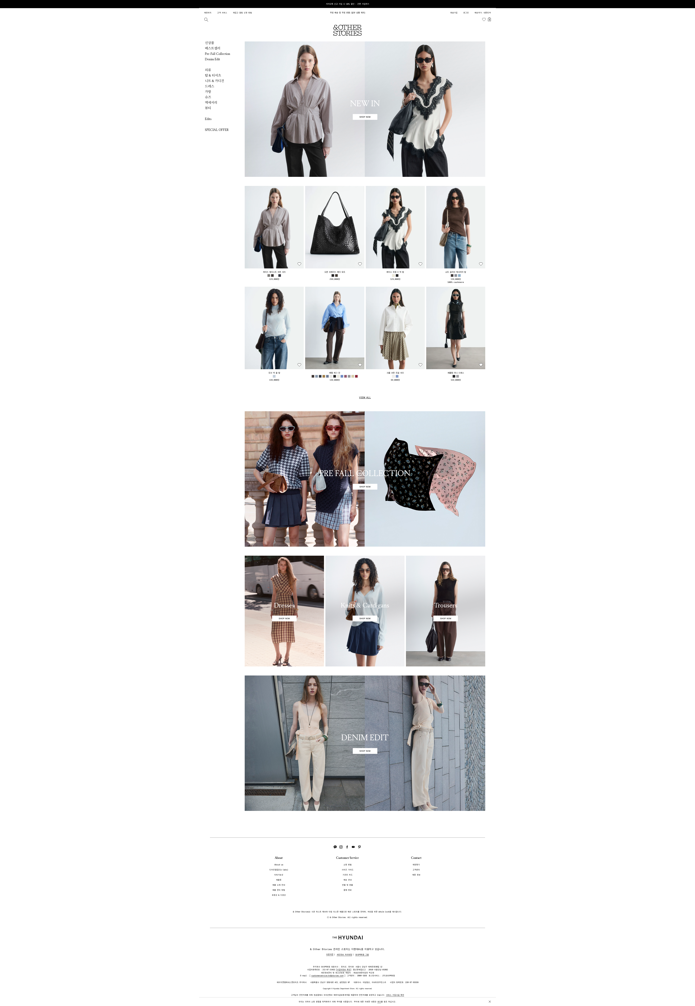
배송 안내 (348, 880)
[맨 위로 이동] (489, 992)
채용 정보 (416, 875)
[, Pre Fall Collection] (365, 479)
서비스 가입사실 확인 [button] (395, 995)
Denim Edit (212, 59)
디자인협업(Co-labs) (278, 870)
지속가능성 (278, 875)
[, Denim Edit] (365, 743)
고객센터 (416, 870)
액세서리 (211, 103)
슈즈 (208, 97)
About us (278, 865)
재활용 (278, 880)
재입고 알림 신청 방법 (242, 13)
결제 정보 (348, 890)
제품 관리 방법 (278, 890)
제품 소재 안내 (278, 885)
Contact (416, 858)
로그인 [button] (466, 13)
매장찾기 (416, 865)
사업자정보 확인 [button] (343, 970)
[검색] (206, 20)
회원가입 (454, 13)
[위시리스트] (484, 19)
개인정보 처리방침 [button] (344, 955)
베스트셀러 (212, 48)
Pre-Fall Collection (217, 54)
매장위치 (207, 13)
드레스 (209, 86)
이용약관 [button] (329, 955)
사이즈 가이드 (347, 870)
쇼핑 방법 (348, 865)
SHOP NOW (364, 117)
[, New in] (365, 109)
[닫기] (489, 4)
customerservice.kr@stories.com (327, 976)
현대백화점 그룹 (362, 955)
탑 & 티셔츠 (213, 75)
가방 (208, 92)
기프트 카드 (348, 875)
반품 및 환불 (347, 885)
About (279, 858)
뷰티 (208, 108)
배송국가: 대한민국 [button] (483, 13)
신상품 (209, 43)
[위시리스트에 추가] (299, 264)
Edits (208, 119)
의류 (208, 70)
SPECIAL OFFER (217, 130)
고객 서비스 (222, 13)
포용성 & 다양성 (279, 895)
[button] (274, 227)
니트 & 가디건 (214, 81)
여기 (379, 1002)
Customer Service (347, 858)
